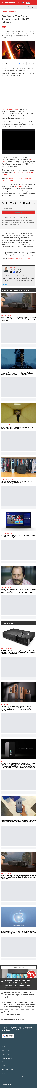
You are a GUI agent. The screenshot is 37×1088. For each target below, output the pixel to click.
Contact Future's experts (9, 1047)
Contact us (5, 1065)
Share (6, 63)
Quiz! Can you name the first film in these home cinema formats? (19, 1013)
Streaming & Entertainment (9, 11)
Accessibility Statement (8, 1069)
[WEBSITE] (17, 272)
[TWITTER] (11, 272)
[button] (35, 2)
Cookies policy (6, 1054)
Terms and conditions (8, 1043)
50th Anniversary (28, 7)
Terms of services (22, 217)
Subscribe (28, 2)
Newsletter (32, 63)
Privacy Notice (24, 219)
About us (4, 1062)
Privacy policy (6, 1050)
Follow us (23, 63)
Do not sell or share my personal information (15, 1077)
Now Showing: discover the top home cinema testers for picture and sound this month (19, 995)
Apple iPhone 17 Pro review (14, 1019)
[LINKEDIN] (14, 272)
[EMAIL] (20, 272)
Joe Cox (11, 27)
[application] (18, 140)
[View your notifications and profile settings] (19, 2)
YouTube (18, 186)
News (4, 27)
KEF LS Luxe (14, 7)
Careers (4, 1073)
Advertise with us (7, 1058)
